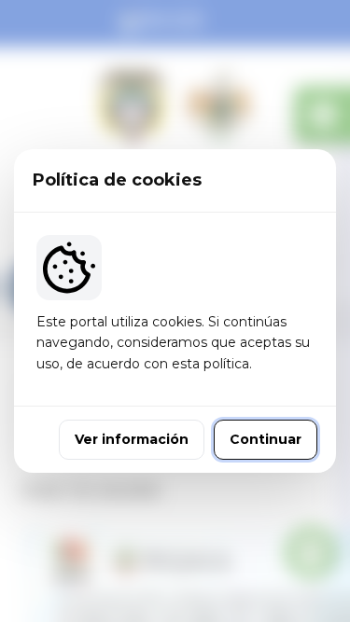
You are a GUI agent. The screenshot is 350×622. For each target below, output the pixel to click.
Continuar (265, 439)
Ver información (132, 439)
